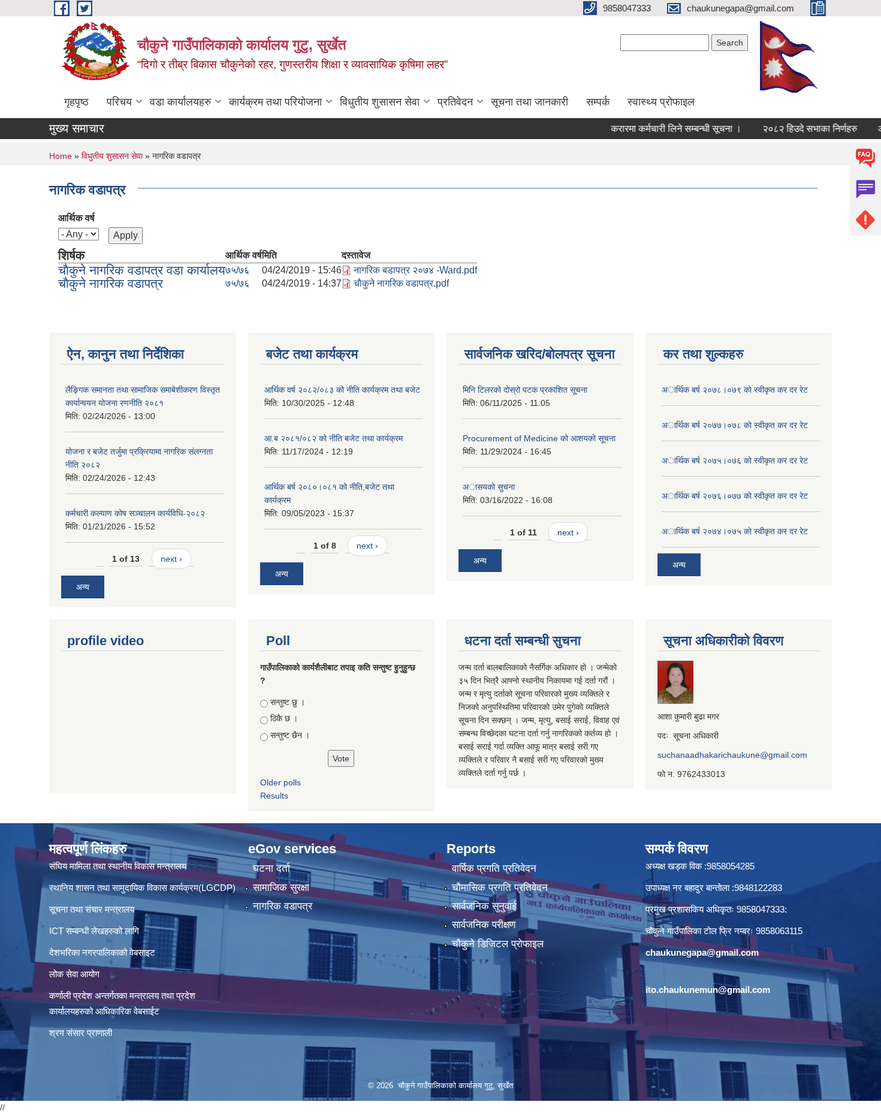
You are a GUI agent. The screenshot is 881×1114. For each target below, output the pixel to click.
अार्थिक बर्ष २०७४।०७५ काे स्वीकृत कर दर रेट (735, 531)
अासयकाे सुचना (489, 487)
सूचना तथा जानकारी (529, 102)
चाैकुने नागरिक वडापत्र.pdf (401, 283)
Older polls (280, 782)
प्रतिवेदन (455, 102)
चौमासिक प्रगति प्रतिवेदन (500, 887)
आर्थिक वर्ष (76, 218)
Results (274, 795)
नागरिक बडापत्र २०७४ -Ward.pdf (415, 270)
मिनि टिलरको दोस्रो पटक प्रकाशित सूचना (525, 390)
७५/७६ (237, 270)
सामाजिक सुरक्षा (281, 887)
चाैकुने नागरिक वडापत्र (110, 283)
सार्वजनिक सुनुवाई (484, 906)
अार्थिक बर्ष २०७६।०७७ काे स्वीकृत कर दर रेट (735, 496)
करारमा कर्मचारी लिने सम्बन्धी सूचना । (657, 129)
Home (60, 156)
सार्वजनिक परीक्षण (483, 925)
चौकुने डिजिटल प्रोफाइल (498, 944)
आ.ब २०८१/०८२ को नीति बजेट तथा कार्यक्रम (333, 438)
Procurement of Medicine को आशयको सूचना (539, 438)
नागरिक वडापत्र (282, 906)
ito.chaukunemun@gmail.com (707, 989)
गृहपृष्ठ (76, 102)
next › (171, 559)
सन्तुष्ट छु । (287, 702)
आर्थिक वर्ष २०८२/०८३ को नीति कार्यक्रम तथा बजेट (342, 390)
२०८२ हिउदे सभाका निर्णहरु (790, 129)
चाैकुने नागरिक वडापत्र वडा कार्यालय (141, 270)
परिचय (119, 102)
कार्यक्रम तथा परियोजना (275, 102)
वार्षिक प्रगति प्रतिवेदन (494, 868)
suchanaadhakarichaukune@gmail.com (732, 755)
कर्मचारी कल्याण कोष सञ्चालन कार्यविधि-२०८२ (135, 513)
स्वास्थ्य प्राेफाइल (661, 102)
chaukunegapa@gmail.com (702, 952)
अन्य (82, 587)
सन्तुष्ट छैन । (290, 735)
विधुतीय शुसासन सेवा (380, 102)
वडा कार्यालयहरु (180, 102)
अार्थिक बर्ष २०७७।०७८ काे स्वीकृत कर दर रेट (735, 425)
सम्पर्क (598, 102)
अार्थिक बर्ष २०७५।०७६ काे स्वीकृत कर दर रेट (735, 460)
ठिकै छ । (284, 718)
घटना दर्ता (271, 868)
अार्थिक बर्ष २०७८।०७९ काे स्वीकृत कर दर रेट (735, 390)
